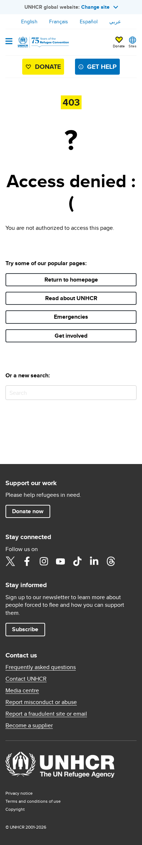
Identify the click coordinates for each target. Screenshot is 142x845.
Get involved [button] (71, 335)
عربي (115, 21)
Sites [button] (133, 45)
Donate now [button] (27, 511)
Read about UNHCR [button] (71, 298)
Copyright (15, 809)
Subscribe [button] (25, 629)
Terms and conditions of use (33, 801)
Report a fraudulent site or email (46, 714)
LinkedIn (94, 561)
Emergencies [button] (71, 317)
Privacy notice (19, 793)
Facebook (27, 561)
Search (129, 392)
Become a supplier (29, 726)
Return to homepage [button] (71, 279)
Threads (110, 561)
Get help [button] (102, 66)
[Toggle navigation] (8, 42)
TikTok (77, 561)
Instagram (43, 561)
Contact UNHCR (26, 679)
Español (89, 21)
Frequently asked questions (40, 667)
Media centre (22, 691)
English (29, 21)
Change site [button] (95, 7)
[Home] (42, 42)
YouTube (60, 561)
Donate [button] (119, 45)
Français (58, 21)
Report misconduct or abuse (41, 702)
